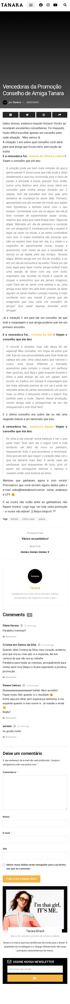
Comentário (10, 772)
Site (5, 848)
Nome (7, 816)
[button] (31, 5)
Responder (11, 636)
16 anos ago (30, 625)
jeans (42, 519)
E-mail (7, 832)
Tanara (17, 102)
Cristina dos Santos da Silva (19, 644)
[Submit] (35, 978)
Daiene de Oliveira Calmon (47, 156)
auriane (7, 726)
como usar (28, 519)
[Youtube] (55, 5)
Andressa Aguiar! (42, 426)
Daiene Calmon (12, 685)
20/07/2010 (32, 102)
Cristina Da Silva (42, 334)
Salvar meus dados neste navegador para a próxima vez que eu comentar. (36, 866)
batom (14, 519)
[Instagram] (48, 5)
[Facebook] (41, 5)
